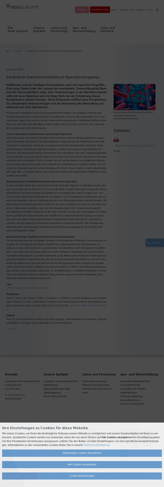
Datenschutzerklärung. (97, 445)
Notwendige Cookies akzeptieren (82, 452)
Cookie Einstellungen (82, 475)
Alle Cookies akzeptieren (82, 464)
